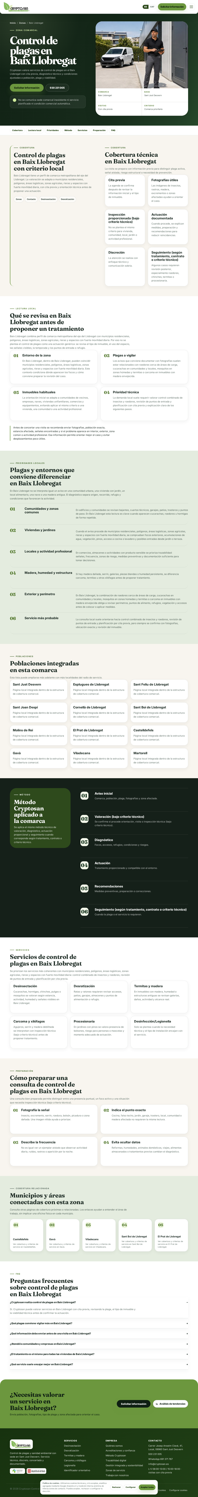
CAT (152, 7)
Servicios (82, 130)
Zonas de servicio (115, 1470)
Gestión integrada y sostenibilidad (124, 1465)
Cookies (162, 1490)
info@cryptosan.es (158, 1464)
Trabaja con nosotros (117, 1475)
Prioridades (53, 130)
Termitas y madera (74, 1455)
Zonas (22, 23)
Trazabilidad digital (116, 1460)
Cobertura (17, 130)
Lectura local (34, 130)
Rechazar (116, 1487)
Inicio (13, 23)
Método (68, 130)
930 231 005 (57, 87)
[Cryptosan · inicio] (16, 7)
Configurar (131, 1487)
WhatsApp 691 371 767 (160, 1459)
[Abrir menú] (191, 6)
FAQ (113, 130)
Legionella (69, 1465)
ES (145, 7)
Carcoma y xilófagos (75, 1460)
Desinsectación (48, 199)
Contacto (31, 199)
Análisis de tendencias (172, 1403)
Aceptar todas (147, 1487)
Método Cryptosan (116, 1455)
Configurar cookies (178, 1490)
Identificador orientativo (77, 1470)
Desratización (67, 199)
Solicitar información (172, 6)
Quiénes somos (114, 1445)
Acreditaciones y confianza (120, 1450)
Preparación (99, 130)
